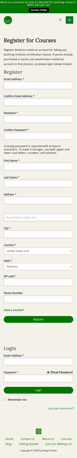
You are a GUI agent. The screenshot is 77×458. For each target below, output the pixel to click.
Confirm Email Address (19, 96)
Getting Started (28, 444)
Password (11, 113)
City (7, 228)
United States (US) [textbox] (18, 251)
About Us (48, 439)
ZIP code (10, 276)
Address (10, 194)
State (8, 260)
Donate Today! (39, 10)
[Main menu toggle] (69, 20)
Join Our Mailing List (59, 444)
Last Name (11, 177)
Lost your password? (60, 408)
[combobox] (38, 251)
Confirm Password (16, 130)
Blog (8, 444)
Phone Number (13, 293)
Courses (66, 439)
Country (10, 245)
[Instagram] (39, 431)
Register (38, 319)
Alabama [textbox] (12, 266)
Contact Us (28, 439)
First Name (12, 160)
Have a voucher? (14, 310)
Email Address (14, 79)
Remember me (17, 399)
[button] (60, 20)
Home (9, 439)
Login (38, 390)
